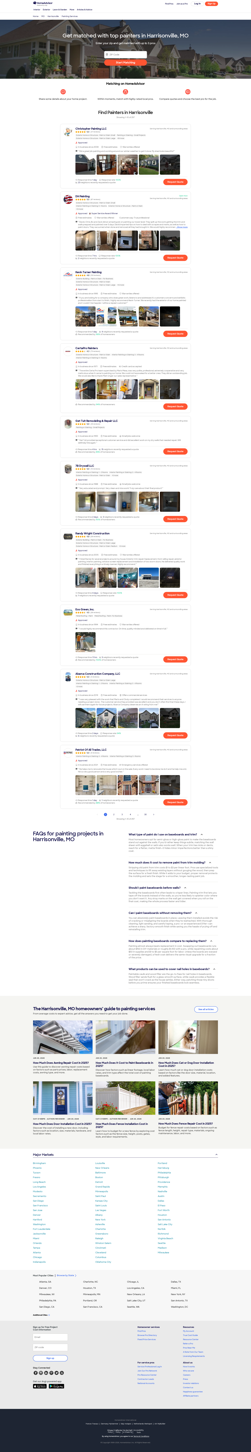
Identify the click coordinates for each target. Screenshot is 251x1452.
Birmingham (39, 1163)
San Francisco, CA (92, 1307)
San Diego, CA (46, 1307)
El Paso (161, 1205)
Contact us (188, 1387)
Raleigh (99, 1238)
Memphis (162, 1186)
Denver (37, 1215)
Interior (36, 9)
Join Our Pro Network (147, 1371)
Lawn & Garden (60, 9)
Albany (99, 1215)
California (118, 1431)
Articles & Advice (84, 9)
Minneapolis (101, 1191)
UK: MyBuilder (160, 1424)
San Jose (37, 1210)
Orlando (37, 1243)
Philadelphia (164, 1172)
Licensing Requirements (194, 1356)
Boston (99, 1177)
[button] (85, 165)
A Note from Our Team (193, 1352)
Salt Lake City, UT (136, 1300)
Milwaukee (163, 1252)
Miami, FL (176, 1288)
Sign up (50, 1358)
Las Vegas (100, 1210)
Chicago (37, 1257)
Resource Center (191, 1339)
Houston (162, 1215)
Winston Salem (103, 1243)
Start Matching (125, 62)
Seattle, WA (133, 1307)
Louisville (100, 1163)
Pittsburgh (163, 1177)
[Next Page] (153, 814)
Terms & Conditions (141, 1436)
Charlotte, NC (90, 1281)
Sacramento (39, 1196)
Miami (36, 1238)
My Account (188, 1331)
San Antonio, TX (179, 1300)
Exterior (46, 9)
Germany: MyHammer (109, 1424)
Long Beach (39, 1182)
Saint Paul (100, 1196)
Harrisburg (163, 1168)
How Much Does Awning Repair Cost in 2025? (61, 1062)
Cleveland (100, 1252)
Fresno (36, 1177)
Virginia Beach (165, 1238)
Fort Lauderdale (41, 1229)
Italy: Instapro (126, 1424)
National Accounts (146, 1383)
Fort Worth (164, 1210)
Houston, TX (89, 1288)
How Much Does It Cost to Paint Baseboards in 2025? (124, 1064)
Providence (164, 1182)
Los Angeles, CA (135, 1288)
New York (100, 1219)
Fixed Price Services (147, 1339)
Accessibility (139, 1431)
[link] (125, 133)
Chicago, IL (133, 1281)
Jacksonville (39, 1233)
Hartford (37, 1219)
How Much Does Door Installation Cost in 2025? (62, 1123)
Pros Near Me (189, 1348)
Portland (162, 1163)
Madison (162, 1248)
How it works (189, 1366)
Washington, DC (179, 1307)
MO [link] (43, 16)
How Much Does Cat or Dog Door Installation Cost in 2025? (186, 1064)
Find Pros (142, 1331)
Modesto (37, 1191)
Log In (197, 3)
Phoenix (37, 1168)
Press (185, 1379)
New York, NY (178, 1294)
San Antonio (164, 1219)
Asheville (100, 1224)
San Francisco (40, 1205)
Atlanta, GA (45, 1281)
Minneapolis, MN (91, 1294)
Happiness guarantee (193, 1392)
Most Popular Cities (43, 1275)
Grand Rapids (102, 1186)
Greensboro (101, 1233)
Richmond (163, 1233)
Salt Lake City (165, 1224)
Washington (39, 1224)
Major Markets (43, 1155)
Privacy (110, 1431)
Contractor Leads (146, 1379)
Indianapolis (39, 1262)
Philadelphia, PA (47, 1300)
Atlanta (37, 1252)
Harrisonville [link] (53, 16)
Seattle (162, 1243)
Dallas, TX (176, 1281)
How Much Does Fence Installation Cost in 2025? (122, 1125)
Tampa (36, 1248)
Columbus (100, 1257)
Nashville (162, 1191)
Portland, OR (90, 1300)
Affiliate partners (190, 1396)
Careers (186, 1375)
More (72, 9)
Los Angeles (39, 1186)
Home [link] (35, 16)
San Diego (38, 1201)
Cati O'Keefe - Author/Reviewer (49, 1119)
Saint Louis (101, 1205)
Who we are (188, 1371)
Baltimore (100, 1172)
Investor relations (191, 1383)
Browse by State (65, 1275)
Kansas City (101, 1201)
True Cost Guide (190, 1335)
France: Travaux (92, 1424)
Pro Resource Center (147, 1375)
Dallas (161, 1201)
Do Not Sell (127, 1431)
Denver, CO (45, 1288)
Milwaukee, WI (46, 1294)
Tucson (36, 1172)
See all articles (206, 1009)
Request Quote (175, 182)
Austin (161, 1196)
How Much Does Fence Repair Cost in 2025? (185, 1123)
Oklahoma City (103, 1262)
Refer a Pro (188, 1343)
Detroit (99, 1182)
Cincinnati (100, 1248)
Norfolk (162, 1229)
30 (145, 814)
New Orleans (102, 1168)
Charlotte (100, 1229)
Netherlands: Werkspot (143, 1424)
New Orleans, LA (136, 1294)
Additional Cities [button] (40, 1315)
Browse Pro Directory (147, 1335)
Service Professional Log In (150, 1366)
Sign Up (212, 3)
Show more (182, 227)
